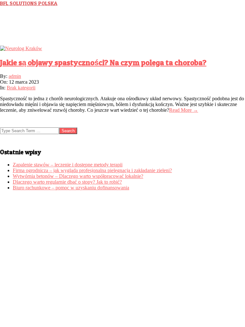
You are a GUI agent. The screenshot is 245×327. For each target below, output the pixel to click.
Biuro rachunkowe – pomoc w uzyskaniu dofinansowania (71, 187)
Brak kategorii (21, 87)
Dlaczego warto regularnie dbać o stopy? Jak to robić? (67, 182)
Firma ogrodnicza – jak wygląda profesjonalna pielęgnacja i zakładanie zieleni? (92, 170)
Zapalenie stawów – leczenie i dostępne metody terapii (67, 164)
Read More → (183, 110)
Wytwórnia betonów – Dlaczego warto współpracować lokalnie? (78, 176)
